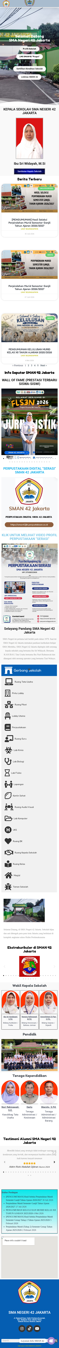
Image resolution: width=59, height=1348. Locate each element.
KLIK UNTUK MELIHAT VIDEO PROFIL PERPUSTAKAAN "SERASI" (29, 537)
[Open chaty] (51, 1341)
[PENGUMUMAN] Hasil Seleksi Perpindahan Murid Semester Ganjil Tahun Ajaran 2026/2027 (29, 222)
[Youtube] (37, 1328)
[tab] (29, 670)
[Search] (56, 1340)
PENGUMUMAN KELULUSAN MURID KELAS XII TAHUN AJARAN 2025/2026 (29, 351)
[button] (4, 424)
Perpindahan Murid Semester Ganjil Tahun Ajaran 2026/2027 (29, 287)
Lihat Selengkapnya (29, 229)
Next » (43, 365)
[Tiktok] (29, 1328)
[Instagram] (22, 1328)
